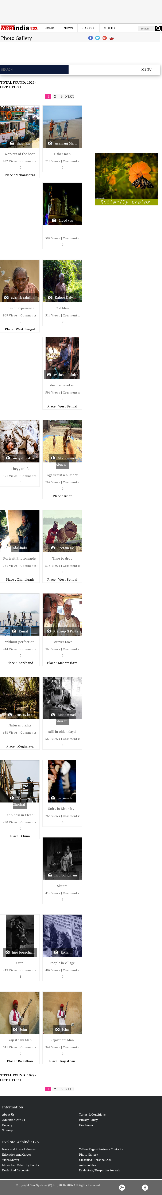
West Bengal (25, 329)
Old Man (62, 308)
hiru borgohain (65, 875)
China (25, 836)
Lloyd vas (66, 220)
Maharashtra (25, 175)
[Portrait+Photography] (19, 532)
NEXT (69, 96)
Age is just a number (62, 475)
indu (23, 547)
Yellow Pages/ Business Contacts (101, 1149)
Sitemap (7, 1130)
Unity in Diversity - (62, 808)
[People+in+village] (62, 937)
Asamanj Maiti (66, 143)
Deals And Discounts (16, 1170)
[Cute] (19, 937)
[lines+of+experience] (19, 282)
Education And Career (16, 1154)
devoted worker (62, 385)
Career (88, 28)
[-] (62, 205)
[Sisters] (62, 859)
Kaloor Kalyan (66, 297)
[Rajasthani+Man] (19, 1014)
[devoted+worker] (62, 359)
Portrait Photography (19, 558)
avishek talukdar (23, 297)
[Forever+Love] (62, 615)
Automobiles (87, 1165)
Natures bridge (19, 725)
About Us (8, 1114)
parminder (66, 798)
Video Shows (10, 1160)
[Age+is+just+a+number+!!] (62, 442)
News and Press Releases (19, 1149)
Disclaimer (86, 1125)
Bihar (68, 496)
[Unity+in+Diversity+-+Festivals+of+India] (62, 782)
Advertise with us (13, 1120)
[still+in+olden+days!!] (62, 699)
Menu (146, 69)
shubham (23, 143)
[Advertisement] (81, 11)
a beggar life (20, 468)
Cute (19, 963)
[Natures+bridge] (19, 699)
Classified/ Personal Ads (95, 1160)
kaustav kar (23, 714)
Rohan (65, 952)
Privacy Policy (88, 1120)
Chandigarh (25, 579)
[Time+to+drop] (62, 532)
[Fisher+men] (62, 128)
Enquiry (7, 1125)
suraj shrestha (23, 458)
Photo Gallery (88, 1154)
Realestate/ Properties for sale (99, 1170)
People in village (62, 963)
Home (49, 28)
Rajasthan (25, 1061)
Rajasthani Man (20, 1040)
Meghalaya (25, 746)
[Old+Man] (62, 282)
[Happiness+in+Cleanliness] (19, 782)
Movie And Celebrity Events (20, 1165)
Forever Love (62, 641)
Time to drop (62, 558)
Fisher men (62, 153)
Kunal (23, 631)
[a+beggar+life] (19, 442)
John (23, 1029)
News (68, 28)
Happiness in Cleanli (19, 815)
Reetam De (65, 547)
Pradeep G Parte (65, 631)
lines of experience (19, 308)
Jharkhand (25, 662)
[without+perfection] (19, 615)
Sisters (62, 885)
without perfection (19, 641)
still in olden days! (62, 731)
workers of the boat (20, 153)
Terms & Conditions (92, 1114)
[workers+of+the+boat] (19, 128)
